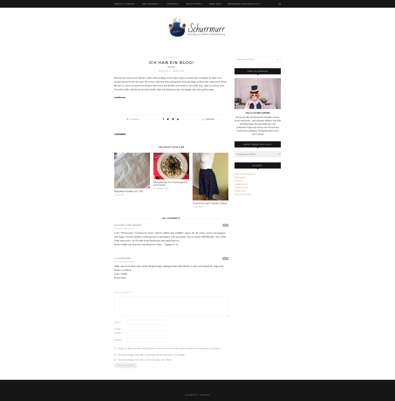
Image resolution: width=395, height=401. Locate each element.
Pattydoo (239, 180)
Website (117, 340)
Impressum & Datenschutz (243, 4)
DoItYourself (150, 4)
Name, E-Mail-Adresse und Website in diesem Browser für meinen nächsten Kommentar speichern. (169, 348)
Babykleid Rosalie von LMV (128, 191)
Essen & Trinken (124, 4)
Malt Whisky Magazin (245, 174)
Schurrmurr (171, 57)
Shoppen (172, 4)
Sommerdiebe (241, 184)
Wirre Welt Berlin (243, 194)
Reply (225, 225)
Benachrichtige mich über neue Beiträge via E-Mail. (144, 359)
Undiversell (240, 191)
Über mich (215, 4)
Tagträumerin (241, 187)
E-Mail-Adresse (118, 331)
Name (117, 322)
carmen (210, 119)
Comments (133, 119)
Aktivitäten (193, 4)
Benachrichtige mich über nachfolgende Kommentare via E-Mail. (151, 354)
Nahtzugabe (240, 177)
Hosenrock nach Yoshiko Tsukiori (210, 203)
